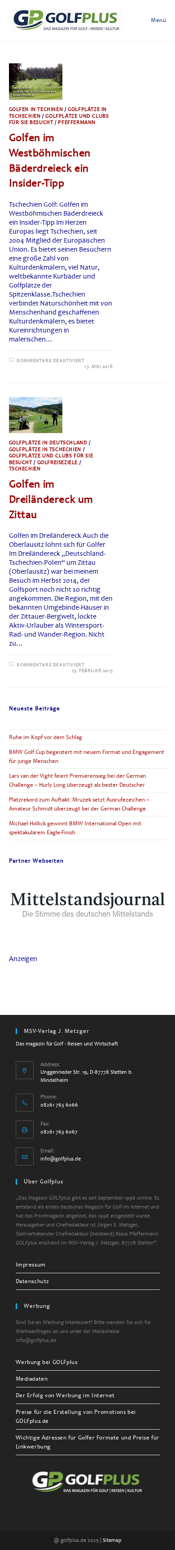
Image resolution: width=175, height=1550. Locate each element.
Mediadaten (32, 1378)
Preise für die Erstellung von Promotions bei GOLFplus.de (76, 1416)
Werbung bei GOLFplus (47, 1362)
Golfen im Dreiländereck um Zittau (51, 499)
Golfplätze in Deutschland (48, 442)
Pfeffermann (77, 122)
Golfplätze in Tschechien (45, 449)
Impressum (31, 1264)
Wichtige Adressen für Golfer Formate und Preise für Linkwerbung (88, 1442)
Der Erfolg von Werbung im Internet (65, 1395)
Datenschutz (33, 1281)
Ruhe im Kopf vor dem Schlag (45, 737)
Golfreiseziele (57, 462)
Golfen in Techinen (36, 109)
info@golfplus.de (60, 1159)
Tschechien (25, 468)
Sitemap (112, 1540)
